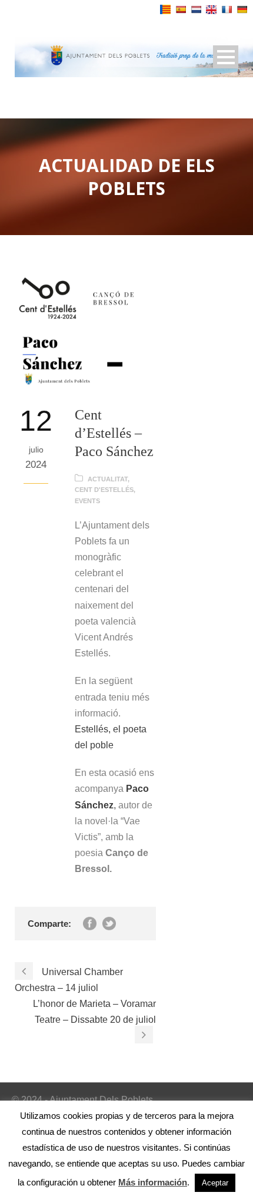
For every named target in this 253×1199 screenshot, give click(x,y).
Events (87, 500)
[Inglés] (211, 9)
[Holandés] (196, 9)
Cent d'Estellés (104, 489)
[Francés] (226, 9)
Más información (152, 1182)
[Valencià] (165, 9)
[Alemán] (242, 9)
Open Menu (225, 56)
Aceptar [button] (215, 1182)
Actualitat (108, 479)
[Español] (180, 9)
